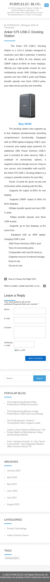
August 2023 (13, 504)
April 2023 (12, 477)
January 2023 (13, 470)
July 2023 (12, 497)
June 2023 (12, 491)
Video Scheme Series (17, 535)
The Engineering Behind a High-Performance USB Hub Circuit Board (25, 412)
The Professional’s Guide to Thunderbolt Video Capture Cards (23, 421)
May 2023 (12, 484)
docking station (12, 558)
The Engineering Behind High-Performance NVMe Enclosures (22, 403)
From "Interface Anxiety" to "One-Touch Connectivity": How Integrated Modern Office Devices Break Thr (26, 444)
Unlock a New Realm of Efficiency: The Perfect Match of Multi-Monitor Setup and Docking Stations (26, 432)
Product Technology (17, 528)
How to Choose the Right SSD (22, 279)
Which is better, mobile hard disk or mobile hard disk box (25, 286)
